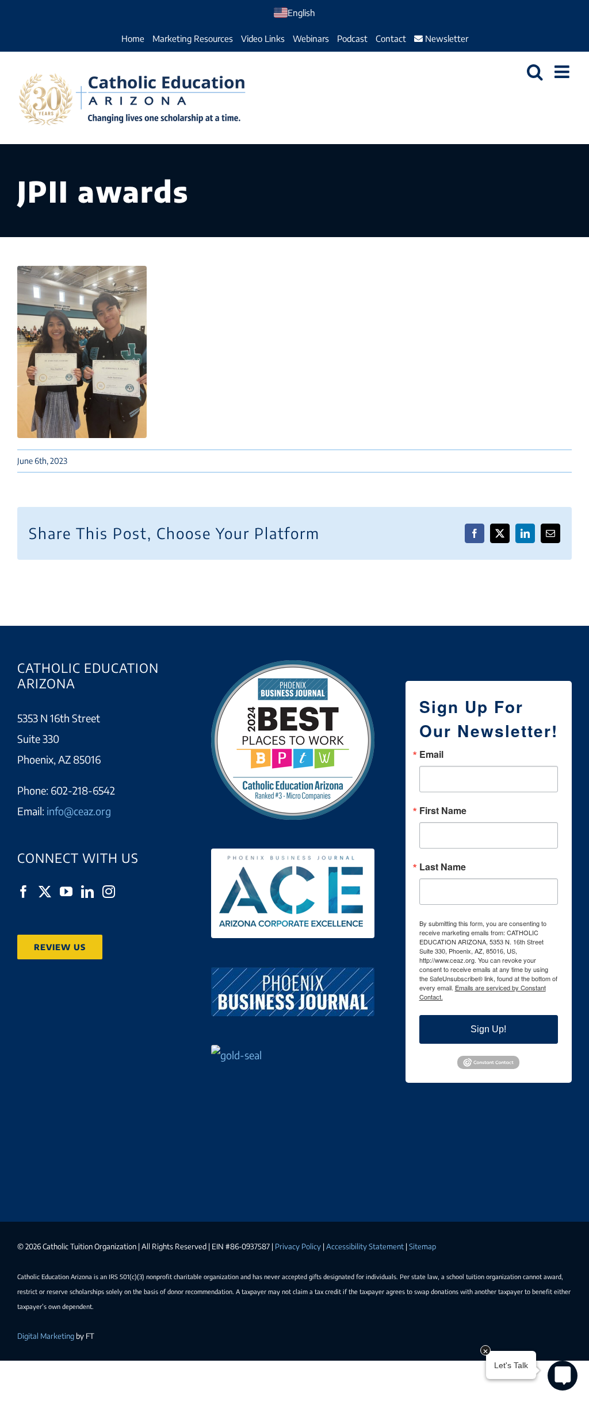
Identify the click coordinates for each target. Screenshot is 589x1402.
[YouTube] (66, 891)
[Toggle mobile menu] (563, 71)
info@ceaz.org (79, 811)
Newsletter (445, 38)
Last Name (442, 867)
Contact (391, 38)
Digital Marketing (45, 1336)
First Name (442, 810)
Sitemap (422, 1246)
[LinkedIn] (87, 891)
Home (132, 38)
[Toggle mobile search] (535, 71)
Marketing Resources (192, 38)
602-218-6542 (83, 790)
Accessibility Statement (365, 1246)
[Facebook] (23, 891)
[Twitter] (45, 891)
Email (431, 754)
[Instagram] (108, 891)
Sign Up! (488, 1029)
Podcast (352, 38)
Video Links (263, 38)
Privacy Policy (298, 1246)
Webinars (311, 38)
